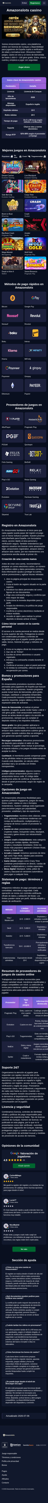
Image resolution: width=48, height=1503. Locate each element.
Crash (24, 156)
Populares (6, 156)
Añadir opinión (24, 1166)
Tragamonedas (37, 156)
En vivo (15, 156)
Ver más (24, 1249)
